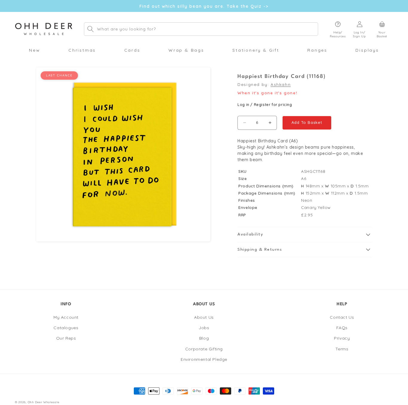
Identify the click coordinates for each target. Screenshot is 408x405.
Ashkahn (281, 84)
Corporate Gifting (204, 348)
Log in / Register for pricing (264, 104)
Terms (341, 348)
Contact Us (342, 317)
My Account (66, 317)
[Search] (90, 29)
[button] (337, 29)
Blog (204, 338)
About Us (204, 317)
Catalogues (65, 327)
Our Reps (66, 338)
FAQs (342, 327)
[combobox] (201, 29)
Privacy (342, 338)
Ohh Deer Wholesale (43, 402)
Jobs (204, 327)
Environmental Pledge (204, 359)
